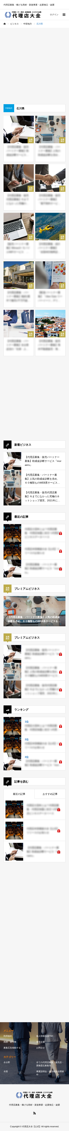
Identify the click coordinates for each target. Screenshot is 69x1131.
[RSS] (34, 1113)
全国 (6, 1071)
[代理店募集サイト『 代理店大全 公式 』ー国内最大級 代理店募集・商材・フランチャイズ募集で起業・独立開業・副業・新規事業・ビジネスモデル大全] (23, 14)
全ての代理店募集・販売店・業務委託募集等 (50, 1064)
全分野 (7, 1062)
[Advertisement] (34, 64)
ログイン (54, 14)
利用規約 (8, 1036)
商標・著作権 (10, 1042)
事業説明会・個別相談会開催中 (50, 1073)
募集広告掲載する (12, 1048)
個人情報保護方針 (44, 1036)
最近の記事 (19, 794)
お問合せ (40, 1048)
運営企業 (40, 1042)
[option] (34, 611)
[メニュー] (63, 14)
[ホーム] (5, 24)
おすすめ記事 (50, 794)
